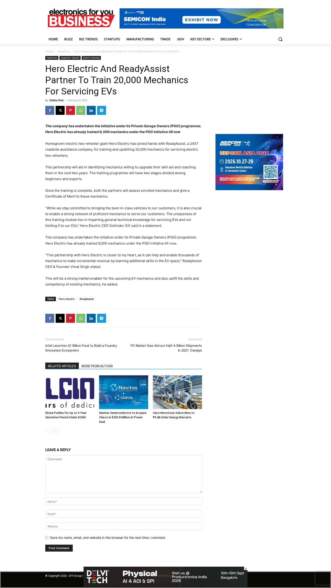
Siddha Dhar (56, 100)
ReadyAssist (87, 299)
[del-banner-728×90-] (165, 586)
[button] (280, 39)
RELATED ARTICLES (62, 366)
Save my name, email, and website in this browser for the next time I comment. (108, 537)
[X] (60, 110)
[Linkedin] (91, 110)
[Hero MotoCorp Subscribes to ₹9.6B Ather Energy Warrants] (177, 392)
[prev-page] (48, 431)
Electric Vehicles (91, 57)
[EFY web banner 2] (201, 27)
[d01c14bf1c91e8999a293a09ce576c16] (249, 189)
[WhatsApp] (80, 110)
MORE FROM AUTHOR (97, 366)
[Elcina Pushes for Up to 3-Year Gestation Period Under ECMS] (69, 392)
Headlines (63, 51)
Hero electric (67, 299)
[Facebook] (49, 110)
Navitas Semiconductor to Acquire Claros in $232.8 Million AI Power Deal (122, 417)
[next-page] (55, 431)
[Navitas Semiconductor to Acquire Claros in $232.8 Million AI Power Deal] (123, 392)
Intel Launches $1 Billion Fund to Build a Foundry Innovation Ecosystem (81, 348)
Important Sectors (70, 57)
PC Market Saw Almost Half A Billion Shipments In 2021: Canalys (166, 348)
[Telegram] (101, 110)
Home (49, 51)
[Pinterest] (70, 110)
